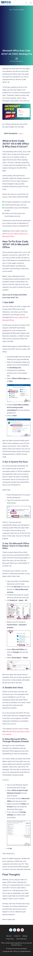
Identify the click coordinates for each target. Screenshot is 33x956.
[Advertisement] (16, 30)
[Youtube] (22, 930)
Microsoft (21, 9)
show (20, 133)
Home (10, 9)
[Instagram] (18, 930)
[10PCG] (6, 2)
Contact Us (17, 936)
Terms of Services (21, 939)
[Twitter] (14, 930)
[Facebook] (10, 930)
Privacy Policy (10, 939)
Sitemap (25, 936)
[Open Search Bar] (26, 2)
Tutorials (15, 9)
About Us (9, 936)
